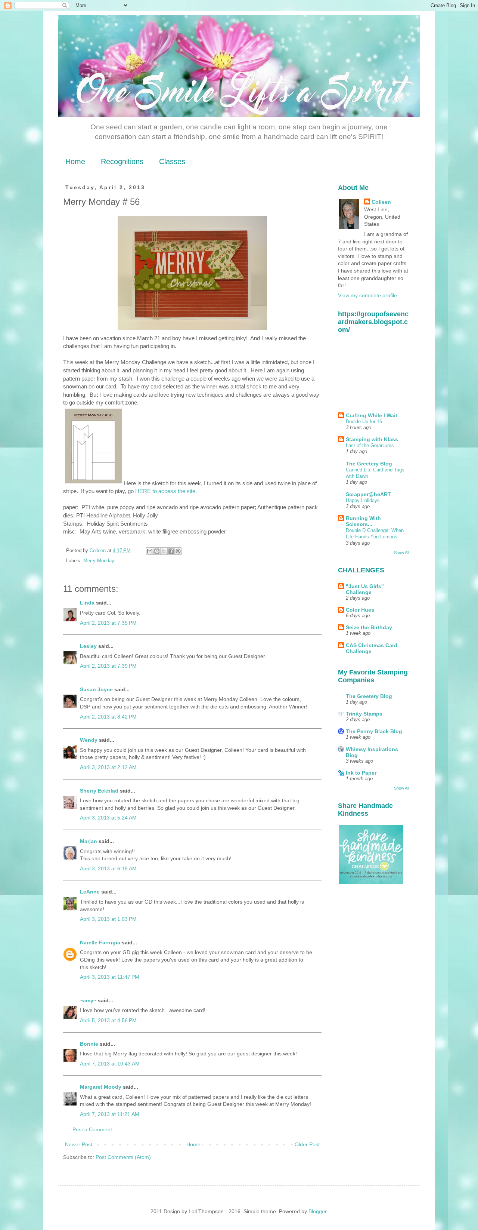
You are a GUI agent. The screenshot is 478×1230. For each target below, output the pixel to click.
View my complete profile (367, 295)
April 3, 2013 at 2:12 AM (108, 767)
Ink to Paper (361, 773)
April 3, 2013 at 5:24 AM (108, 818)
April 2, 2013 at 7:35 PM (108, 623)
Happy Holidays (363, 500)
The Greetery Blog (369, 464)
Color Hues (360, 610)
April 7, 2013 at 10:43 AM (110, 1064)
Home (75, 161)
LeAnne (90, 892)
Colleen (381, 202)
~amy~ (88, 1000)
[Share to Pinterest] (178, 551)
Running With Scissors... (363, 521)
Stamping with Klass (372, 439)
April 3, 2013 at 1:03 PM (108, 919)
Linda (87, 603)
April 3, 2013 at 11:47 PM (109, 977)
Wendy (88, 740)
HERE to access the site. (166, 491)
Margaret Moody (100, 1087)
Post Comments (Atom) (123, 1157)
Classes (172, 161)
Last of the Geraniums (370, 445)
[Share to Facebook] (171, 551)
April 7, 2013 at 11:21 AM (109, 1114)
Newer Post (78, 1144)
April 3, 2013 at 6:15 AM (108, 868)
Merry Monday (98, 560)
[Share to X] (164, 551)
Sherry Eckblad (99, 791)
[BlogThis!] (157, 551)
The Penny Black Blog (374, 731)
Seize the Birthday (369, 627)
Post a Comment (92, 1129)
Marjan (89, 841)
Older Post (307, 1144)
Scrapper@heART (368, 494)
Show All (401, 552)
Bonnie (89, 1044)
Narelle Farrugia (100, 942)
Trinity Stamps (364, 714)
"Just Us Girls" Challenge (365, 589)
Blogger (317, 1211)
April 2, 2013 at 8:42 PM (108, 717)
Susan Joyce (96, 689)
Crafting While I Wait (371, 415)
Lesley (89, 646)
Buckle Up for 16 (364, 421)
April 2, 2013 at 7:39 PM (108, 666)
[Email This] (149, 551)
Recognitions (122, 161)
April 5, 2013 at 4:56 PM (108, 1020)
